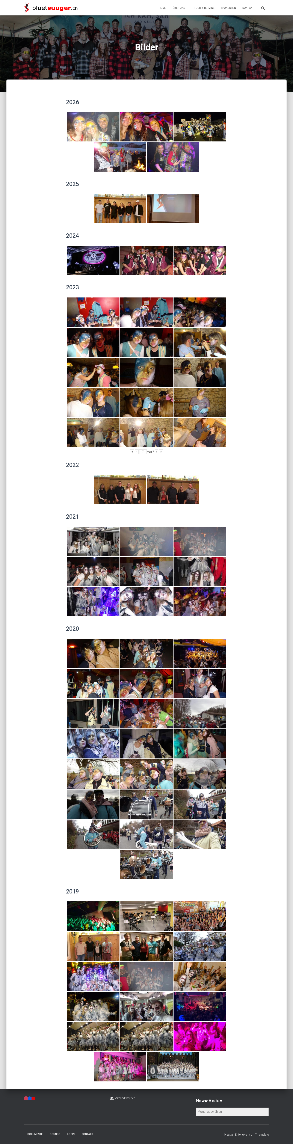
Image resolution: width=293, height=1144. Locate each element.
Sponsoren (228, 7)
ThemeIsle (262, 1134)
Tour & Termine (204, 7)
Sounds (55, 1134)
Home (162, 7)
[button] (187, 7)
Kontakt (248, 7)
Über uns (179, 7)
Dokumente (35, 1134)
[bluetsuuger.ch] (51, 7)
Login (71, 1134)
